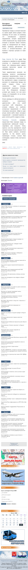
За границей (4, 492)
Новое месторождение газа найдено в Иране (12, 277)
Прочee (10, 180)
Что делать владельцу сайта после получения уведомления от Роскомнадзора (13, 414)
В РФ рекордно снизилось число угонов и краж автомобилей (13, 372)
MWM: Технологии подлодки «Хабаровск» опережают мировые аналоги (12, 253)
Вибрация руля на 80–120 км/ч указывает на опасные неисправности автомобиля (12, 226)
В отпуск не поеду (6, 499)
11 (6, 521)
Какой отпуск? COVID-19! (7, 501)
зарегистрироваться (12, 191)
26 (10, 525)
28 (17, 525)
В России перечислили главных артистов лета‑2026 (11, 317)
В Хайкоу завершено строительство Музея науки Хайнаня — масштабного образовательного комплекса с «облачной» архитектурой (13, 212)
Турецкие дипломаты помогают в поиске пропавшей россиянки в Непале (11, 296)
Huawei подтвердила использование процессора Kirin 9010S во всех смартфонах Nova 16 (13, 217)
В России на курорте (6, 494)
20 (14, 523)
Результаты (8, 503)
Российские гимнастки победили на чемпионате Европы (13, 394)
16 (25, 521)
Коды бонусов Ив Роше (10, 59)
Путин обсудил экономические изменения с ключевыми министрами (12, 248)
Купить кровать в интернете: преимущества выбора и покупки (14, 160)
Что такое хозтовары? (8, 164)
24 (3, 525)
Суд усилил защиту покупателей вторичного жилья (12, 265)
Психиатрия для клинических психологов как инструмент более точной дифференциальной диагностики (13, 430)
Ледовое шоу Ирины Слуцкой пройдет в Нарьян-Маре (13, 313)
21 (17, 523)
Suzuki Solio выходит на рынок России (11, 368)
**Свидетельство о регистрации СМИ (9, 560)
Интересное (14, 444)
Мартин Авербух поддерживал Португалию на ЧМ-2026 (13, 407)
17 (3, 523)
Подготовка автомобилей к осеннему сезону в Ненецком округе (13, 376)
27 (14, 525)
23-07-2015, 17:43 (7, 28)
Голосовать (3, 503)
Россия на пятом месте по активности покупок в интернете (14, 167)
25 (6, 525)
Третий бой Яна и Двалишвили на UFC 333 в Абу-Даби (14, 402)
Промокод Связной (9, 120)
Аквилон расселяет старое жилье (9, 346)
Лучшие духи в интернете (9, 158)
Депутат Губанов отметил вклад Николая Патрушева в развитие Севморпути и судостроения (11, 234)
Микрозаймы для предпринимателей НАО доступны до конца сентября (12, 270)
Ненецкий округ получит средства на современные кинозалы (10, 330)
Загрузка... (4, 469)
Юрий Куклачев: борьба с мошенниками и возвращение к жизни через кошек (12, 221)
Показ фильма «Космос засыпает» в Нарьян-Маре (12, 325)
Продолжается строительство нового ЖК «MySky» (14, 354)
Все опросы (14, 503)
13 (14, 521)
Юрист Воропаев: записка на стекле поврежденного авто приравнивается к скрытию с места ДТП (14, 382)
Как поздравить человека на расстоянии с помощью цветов (12, 435)
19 (10, 523)
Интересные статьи (14, 445)
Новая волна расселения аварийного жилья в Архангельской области (13, 342)
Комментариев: (18, 177)
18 (6, 523)
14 (17, 521)
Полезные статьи (14, 443)
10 (3, 521)
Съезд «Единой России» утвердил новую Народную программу (11, 244)
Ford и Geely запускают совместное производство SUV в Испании (14, 364)
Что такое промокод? (8, 170)
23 (25, 523)
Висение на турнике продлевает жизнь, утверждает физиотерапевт (11, 292)
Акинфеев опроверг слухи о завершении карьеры (14, 398)
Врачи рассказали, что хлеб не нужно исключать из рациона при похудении (13, 287)
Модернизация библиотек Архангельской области (14, 321)
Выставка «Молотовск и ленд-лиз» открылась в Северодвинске (13, 301)
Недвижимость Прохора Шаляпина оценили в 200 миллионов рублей (14, 337)
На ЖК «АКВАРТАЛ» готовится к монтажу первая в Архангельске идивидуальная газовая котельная (14, 350)
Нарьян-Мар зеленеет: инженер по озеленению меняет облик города (13, 206)
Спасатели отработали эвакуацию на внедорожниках (10, 305)
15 (21, 521)
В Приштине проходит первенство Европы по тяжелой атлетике (12, 390)
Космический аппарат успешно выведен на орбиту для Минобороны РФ (12, 239)
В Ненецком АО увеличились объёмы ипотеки (13, 274)
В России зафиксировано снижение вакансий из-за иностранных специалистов (13, 260)
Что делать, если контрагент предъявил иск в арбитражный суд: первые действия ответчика (13, 419)
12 (10, 521)
